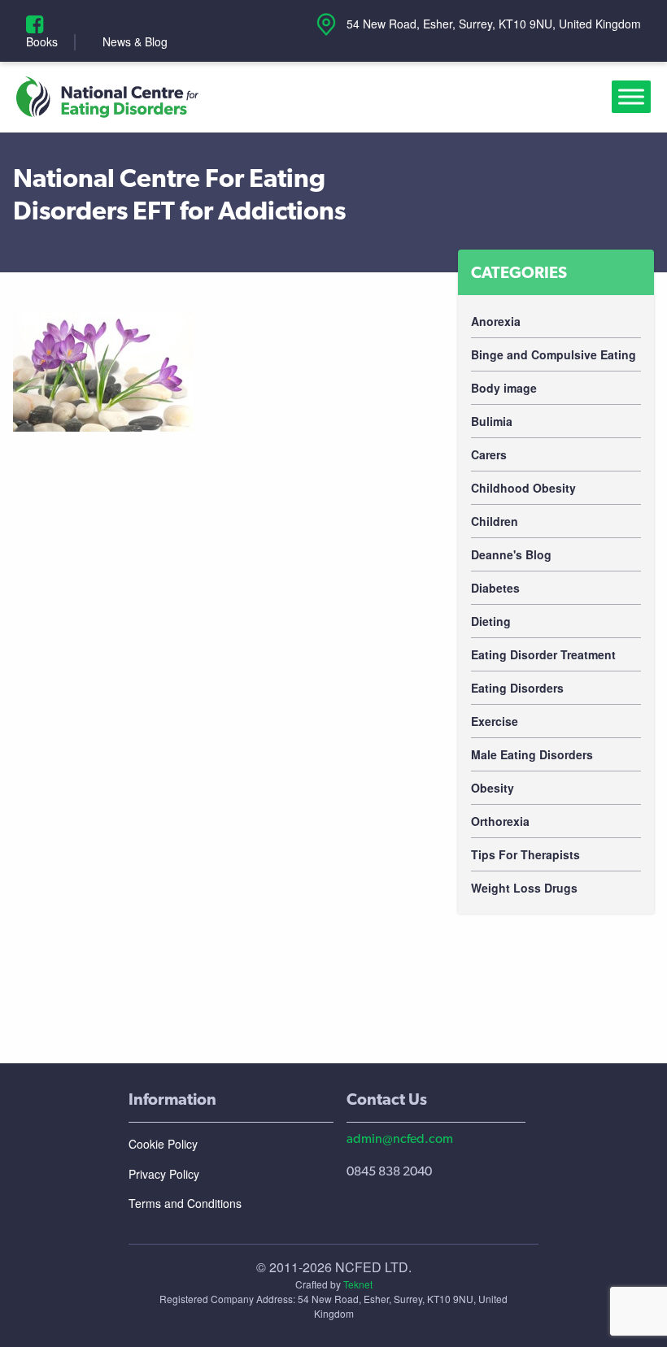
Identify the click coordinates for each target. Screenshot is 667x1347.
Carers (489, 454)
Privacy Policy (164, 1174)
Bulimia (491, 421)
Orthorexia (500, 821)
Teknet (358, 1284)
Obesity (492, 788)
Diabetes (495, 588)
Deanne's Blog (511, 554)
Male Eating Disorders (532, 754)
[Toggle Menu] (634, 97)
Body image (504, 388)
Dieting (491, 621)
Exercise (494, 721)
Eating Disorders (517, 688)
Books (42, 41)
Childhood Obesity (523, 488)
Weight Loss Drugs (524, 888)
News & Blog (135, 41)
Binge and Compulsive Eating (553, 354)
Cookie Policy (163, 1144)
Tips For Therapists (525, 854)
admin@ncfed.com (400, 1138)
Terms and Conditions (185, 1203)
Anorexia (496, 321)
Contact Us (387, 1099)
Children (494, 521)
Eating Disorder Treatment (543, 654)
